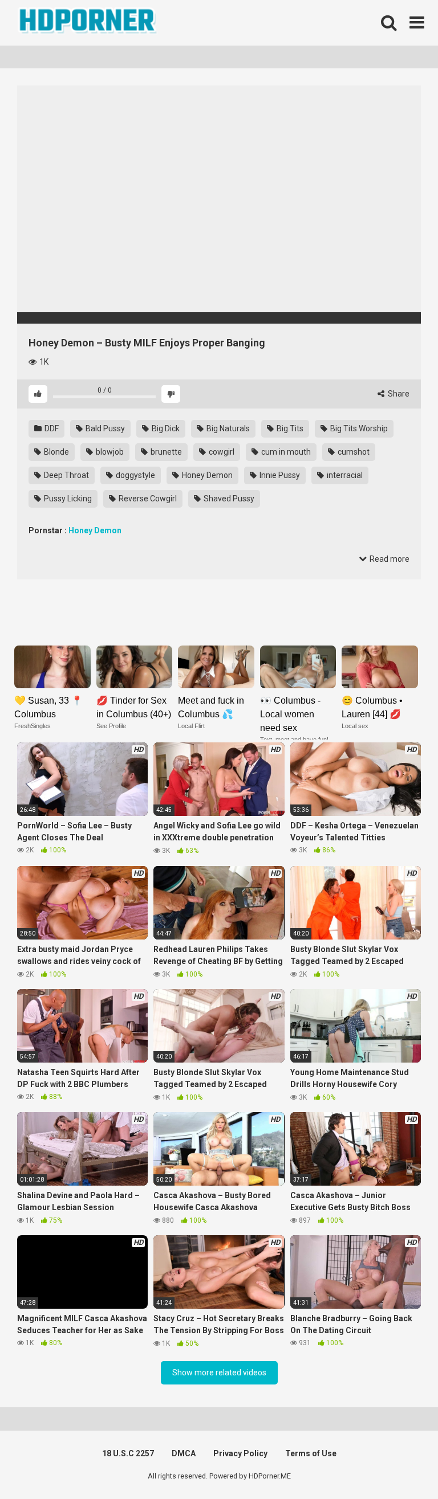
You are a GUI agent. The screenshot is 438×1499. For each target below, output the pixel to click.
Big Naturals (227, 428)
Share (397, 393)
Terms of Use (310, 1453)
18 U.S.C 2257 (128, 1453)
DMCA (184, 1453)
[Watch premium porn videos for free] (88, 23)
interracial (344, 475)
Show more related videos (219, 1372)
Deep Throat (65, 475)
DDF (51, 428)
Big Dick (165, 428)
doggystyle (134, 475)
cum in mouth (285, 451)
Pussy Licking (67, 498)
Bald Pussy (104, 428)
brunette (165, 451)
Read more (388, 558)
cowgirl (220, 451)
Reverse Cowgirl (147, 498)
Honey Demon (206, 475)
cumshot (353, 451)
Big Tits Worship (358, 428)
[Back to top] (399, 1464)
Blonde (55, 451)
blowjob (109, 451)
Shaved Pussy (228, 498)
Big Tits (289, 428)
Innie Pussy (279, 475)
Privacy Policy (240, 1453)
